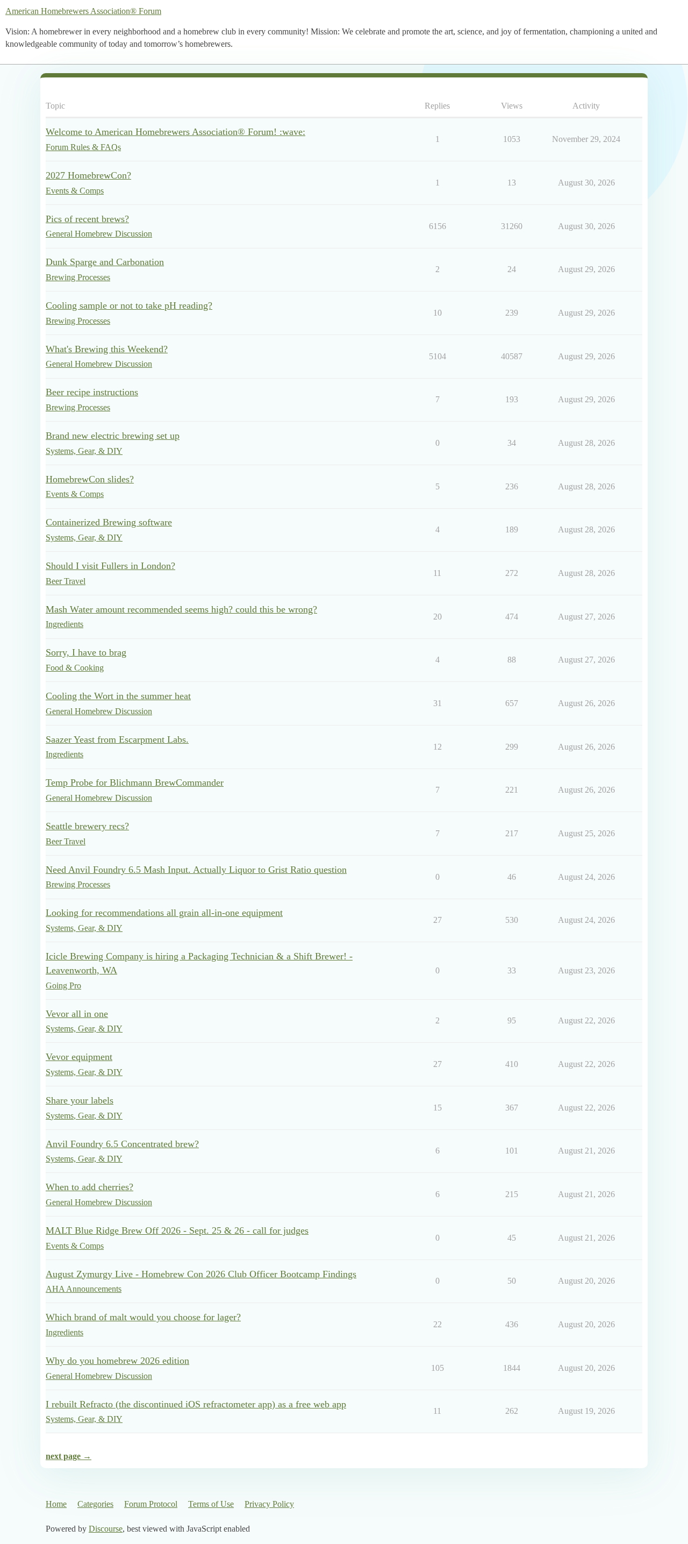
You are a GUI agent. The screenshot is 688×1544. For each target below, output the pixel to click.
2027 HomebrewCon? (88, 175)
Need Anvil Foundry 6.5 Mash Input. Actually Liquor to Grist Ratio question (196, 869)
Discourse (106, 1528)
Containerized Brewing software (109, 522)
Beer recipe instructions (92, 392)
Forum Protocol (150, 1504)
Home (56, 1504)
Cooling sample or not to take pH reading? (129, 305)
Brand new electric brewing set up (113, 435)
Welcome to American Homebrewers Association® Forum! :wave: (175, 131)
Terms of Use (211, 1504)
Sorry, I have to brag (86, 652)
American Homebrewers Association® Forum (83, 11)
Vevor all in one (77, 1013)
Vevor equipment (79, 1056)
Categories (95, 1504)
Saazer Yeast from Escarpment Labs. (117, 739)
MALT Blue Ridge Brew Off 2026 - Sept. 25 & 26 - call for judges (177, 1230)
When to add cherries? (89, 1187)
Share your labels (79, 1100)
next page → (68, 1456)
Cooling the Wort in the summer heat (118, 696)
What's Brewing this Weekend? (107, 349)
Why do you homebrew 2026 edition (117, 1360)
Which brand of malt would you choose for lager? (143, 1317)
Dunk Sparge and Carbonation (105, 262)
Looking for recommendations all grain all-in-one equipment (164, 912)
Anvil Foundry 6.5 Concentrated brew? (122, 1144)
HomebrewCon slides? (90, 479)
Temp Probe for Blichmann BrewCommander (135, 782)
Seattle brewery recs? (87, 826)
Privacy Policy (269, 1504)
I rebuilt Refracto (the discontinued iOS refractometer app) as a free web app (196, 1404)
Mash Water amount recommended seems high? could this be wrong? (181, 609)
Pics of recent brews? (87, 219)
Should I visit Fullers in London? (110, 565)
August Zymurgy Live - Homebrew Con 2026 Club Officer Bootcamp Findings (201, 1274)
